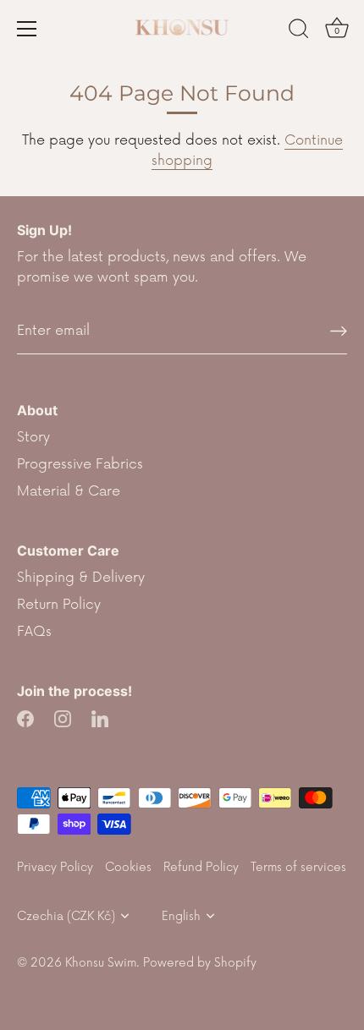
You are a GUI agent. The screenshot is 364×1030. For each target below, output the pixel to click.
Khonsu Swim (100, 963)
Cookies (128, 867)
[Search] (298, 31)
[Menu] (27, 28)
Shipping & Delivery (81, 577)
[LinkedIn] (99, 717)
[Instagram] (62, 717)
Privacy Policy (55, 867)
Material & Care (68, 491)
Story (33, 437)
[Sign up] (338, 331)
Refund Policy (201, 867)
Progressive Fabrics (80, 464)
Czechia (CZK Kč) (66, 916)
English (181, 916)
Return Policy (59, 604)
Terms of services (298, 867)
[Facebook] (25, 717)
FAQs (34, 631)
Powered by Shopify (199, 963)
